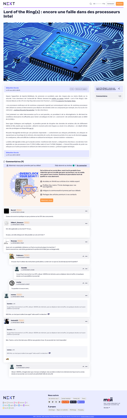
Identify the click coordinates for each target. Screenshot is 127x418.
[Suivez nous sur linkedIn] (59, 402)
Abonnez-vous (46, 200)
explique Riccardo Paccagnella (24, 110)
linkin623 (14, 320)
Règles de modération (62, 410)
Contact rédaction (66, 398)
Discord (82, 402)
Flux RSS (66, 402)
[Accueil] (9, 3)
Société (12, 408)
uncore (84, 135)
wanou (13, 295)
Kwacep (14, 241)
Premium (120, 4)
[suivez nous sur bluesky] (49, 402)
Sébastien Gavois (12, 88)
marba (18, 282)
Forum (83, 398)
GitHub (74, 402)
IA (26, 402)
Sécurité (6, 408)
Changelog (81, 410)
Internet (6, 405)
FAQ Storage (73, 410)
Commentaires (101, 96)
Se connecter (82, 165)
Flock (16, 402)
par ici (31, 128)
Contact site (76, 398)
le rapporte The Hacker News (66, 101)
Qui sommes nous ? (54, 398)
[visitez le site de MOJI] (108, 401)
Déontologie (52, 410)
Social (21, 405)
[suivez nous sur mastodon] (52, 402)
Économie (10, 402)
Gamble (24, 268)
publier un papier (57, 98)
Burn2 (13, 210)
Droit (5, 402)
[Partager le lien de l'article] (118, 89)
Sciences (27, 405)
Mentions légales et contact (87, 416)
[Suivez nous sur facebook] (56, 402)
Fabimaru (19, 255)
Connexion (110, 4)
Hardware (22, 402)
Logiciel (12, 405)
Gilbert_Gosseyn (17, 222)
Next (17, 405)
